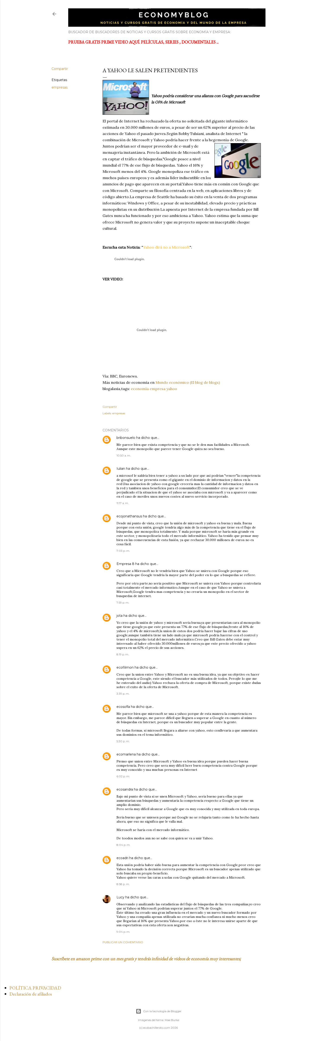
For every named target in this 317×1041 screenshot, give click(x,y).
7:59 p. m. (122, 602)
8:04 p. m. (123, 845)
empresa (157, 388)
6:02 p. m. (123, 776)
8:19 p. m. (122, 654)
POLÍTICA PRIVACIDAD (35, 988)
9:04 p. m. (123, 931)
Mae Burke (172, 1020)
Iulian (120, 468)
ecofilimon (125, 667)
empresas (60, 87)
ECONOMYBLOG (100, 13)
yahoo (171, 388)
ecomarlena (126, 754)
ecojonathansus (129, 516)
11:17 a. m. (122, 503)
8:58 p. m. (123, 884)
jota (119, 616)
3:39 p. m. (122, 693)
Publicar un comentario (123, 942)
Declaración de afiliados (30, 994)
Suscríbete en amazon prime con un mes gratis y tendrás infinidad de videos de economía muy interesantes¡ (146, 959)
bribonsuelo (125, 438)
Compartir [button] (60, 69)
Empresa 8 (125, 564)
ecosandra (124, 789)
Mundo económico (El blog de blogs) (187, 382)
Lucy (120, 897)
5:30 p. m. (123, 741)
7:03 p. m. (123, 550)
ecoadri (122, 858)
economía (140, 388)
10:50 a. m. (123, 455)
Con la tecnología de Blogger (162, 1011)
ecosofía (123, 707)
